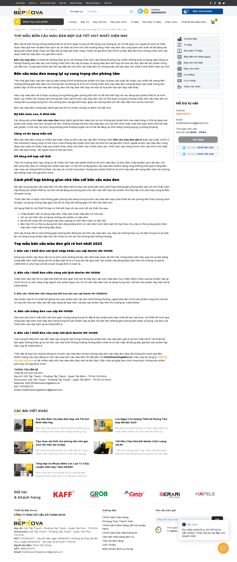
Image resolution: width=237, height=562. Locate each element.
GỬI (217, 519)
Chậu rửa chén (191, 86)
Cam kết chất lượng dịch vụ (118, 536)
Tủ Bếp (135, 22)
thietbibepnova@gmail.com (192, 123)
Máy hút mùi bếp (193, 62)
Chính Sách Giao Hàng (115, 517)
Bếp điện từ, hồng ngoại (197, 56)
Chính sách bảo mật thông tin (119, 532)
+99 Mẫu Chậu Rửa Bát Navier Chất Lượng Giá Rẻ (140, 443)
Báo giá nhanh (202, 11)
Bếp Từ (85, 22)
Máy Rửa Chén (118, 22)
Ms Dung (200, 154)
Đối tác (62, 3)
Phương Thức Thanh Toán (117, 521)
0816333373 (183, 113)
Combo (73, 22)
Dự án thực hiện (48, 3)
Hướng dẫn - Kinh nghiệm (43, 29)
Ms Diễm (200, 147)
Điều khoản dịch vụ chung (117, 548)
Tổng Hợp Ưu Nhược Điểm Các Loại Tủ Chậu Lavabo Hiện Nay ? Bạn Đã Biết (62, 465)
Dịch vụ (32, 3)
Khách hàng (76, 3)
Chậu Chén (171, 22)
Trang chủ (19, 29)
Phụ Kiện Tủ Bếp (152, 22)
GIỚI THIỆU (109, 544)
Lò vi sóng (189, 80)
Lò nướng (188, 74)
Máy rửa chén (191, 68)
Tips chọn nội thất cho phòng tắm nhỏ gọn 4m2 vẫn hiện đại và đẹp (62, 443)
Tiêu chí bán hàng (112, 540)
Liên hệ (107, 3)
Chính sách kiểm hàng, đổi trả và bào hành (124, 527)
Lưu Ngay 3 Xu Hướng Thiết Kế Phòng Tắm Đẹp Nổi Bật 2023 (141, 421)
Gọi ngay (198, 139)
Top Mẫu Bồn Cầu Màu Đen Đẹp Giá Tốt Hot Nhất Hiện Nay (62, 421)
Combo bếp (190, 38)
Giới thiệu (20, 3)
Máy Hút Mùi (100, 22)
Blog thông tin (93, 3)
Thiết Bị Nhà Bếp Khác (193, 22)
